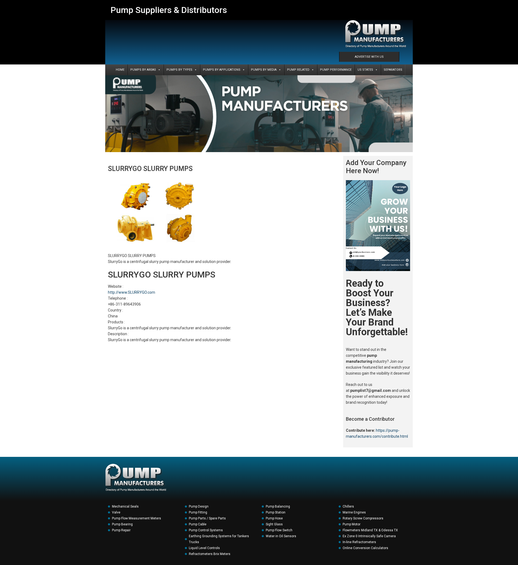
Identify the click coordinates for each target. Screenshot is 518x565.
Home (120, 69)
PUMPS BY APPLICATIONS (221, 69)
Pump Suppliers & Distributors (169, 10)
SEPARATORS (393, 69)
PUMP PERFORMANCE (336, 69)
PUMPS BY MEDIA (264, 69)
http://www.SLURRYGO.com (131, 292)
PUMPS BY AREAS (143, 69)
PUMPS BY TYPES (179, 69)
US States (365, 69)
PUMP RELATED (298, 69)
